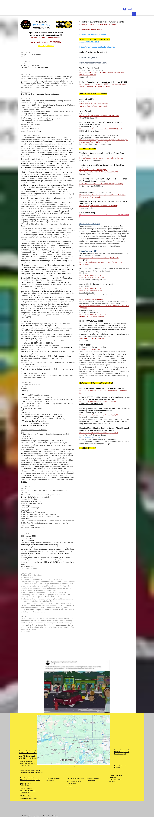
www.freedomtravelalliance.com (92, 338)
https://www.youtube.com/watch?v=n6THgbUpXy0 (99, 402)
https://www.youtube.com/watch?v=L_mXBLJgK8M (99, 415)
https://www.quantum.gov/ (89, 224)
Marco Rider (25, 534)
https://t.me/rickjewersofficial (91, 299)
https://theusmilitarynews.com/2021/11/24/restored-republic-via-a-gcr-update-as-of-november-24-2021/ (104, 85)
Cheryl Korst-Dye (27, 94)
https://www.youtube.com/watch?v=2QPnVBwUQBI (99, 116)
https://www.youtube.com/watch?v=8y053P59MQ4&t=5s (101, 129)
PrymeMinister (85, 138)
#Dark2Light (58, 308)
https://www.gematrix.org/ (90, 29)
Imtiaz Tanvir (26, 321)
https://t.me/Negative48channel (92, 34)
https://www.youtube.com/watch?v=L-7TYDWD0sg (99, 206)
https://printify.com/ (88, 57)
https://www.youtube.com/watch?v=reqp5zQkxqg (101, 184)
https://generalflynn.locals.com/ (93, 63)
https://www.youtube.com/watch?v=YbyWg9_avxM (99, 258)
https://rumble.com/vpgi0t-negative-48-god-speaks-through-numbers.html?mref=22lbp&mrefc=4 (103, 141)
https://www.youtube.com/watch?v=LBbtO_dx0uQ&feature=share (92, 315)
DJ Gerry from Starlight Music (91, 160)
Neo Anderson (26, 52)
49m (22, 488)
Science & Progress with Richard (34, 430)
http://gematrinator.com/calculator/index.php (98, 24)
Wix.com (57, 816)
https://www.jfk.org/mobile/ (90, 197)
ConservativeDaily (86, 77)
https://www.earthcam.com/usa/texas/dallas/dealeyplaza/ (102, 195)
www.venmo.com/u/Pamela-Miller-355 (46, 37)
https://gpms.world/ (88, 251)
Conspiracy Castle (86, 208)
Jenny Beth (25, 92)
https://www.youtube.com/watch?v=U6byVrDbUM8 (101, 158)
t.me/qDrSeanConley (29, 569)
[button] (134, 13)
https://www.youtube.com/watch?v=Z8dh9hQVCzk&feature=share (92, 276)
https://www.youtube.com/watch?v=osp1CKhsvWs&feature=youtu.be (93, 105)
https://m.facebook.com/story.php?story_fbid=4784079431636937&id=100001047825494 (100, 171)
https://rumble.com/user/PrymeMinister (95, 144)
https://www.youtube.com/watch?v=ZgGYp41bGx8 (98, 433)
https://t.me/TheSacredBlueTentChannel (97, 47)
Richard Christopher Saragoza (33, 434)
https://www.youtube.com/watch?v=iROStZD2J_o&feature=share (92, 289)
